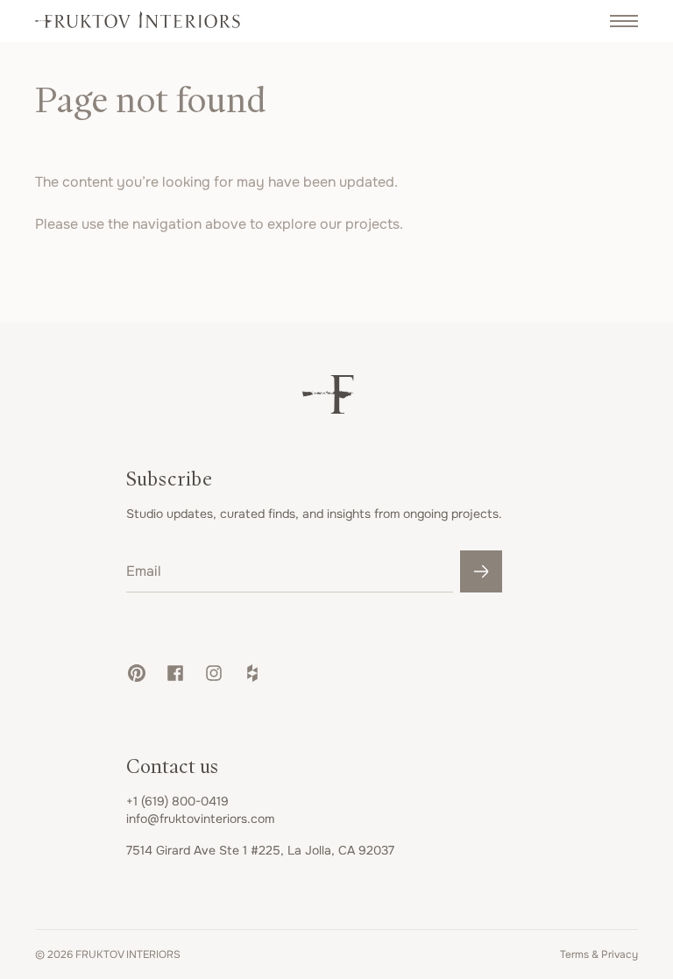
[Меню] (624, 21)
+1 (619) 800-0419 (177, 801)
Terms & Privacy (599, 954)
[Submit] (481, 571)
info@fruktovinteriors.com (200, 818)
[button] (136, 673)
